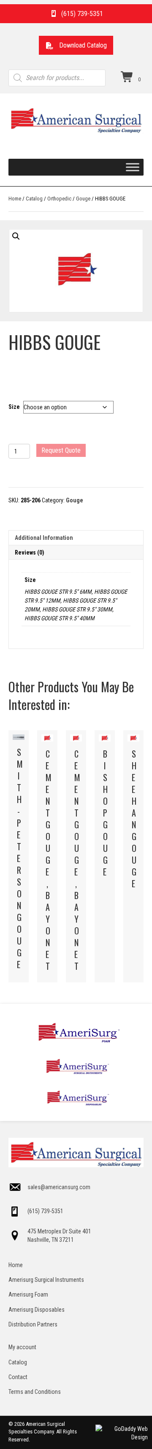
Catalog (34, 198)
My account (22, 1347)
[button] (76, 45)
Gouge (83, 198)
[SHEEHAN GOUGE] (133, 856)
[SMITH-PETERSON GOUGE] (18, 856)
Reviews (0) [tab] (29, 552)
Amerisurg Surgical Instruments (46, 1279)
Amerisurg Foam (28, 1294)
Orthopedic (59, 198)
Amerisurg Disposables (36, 1309)
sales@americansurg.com (58, 1187)
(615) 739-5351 (45, 1211)
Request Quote (61, 450)
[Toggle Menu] (132, 167)
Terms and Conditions (34, 1391)
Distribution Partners (32, 1324)
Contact (17, 1377)
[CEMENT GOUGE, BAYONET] (47, 856)
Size (14, 406)
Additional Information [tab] (44, 537)
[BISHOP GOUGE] (105, 856)
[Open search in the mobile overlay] (57, 77)
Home (14, 198)
